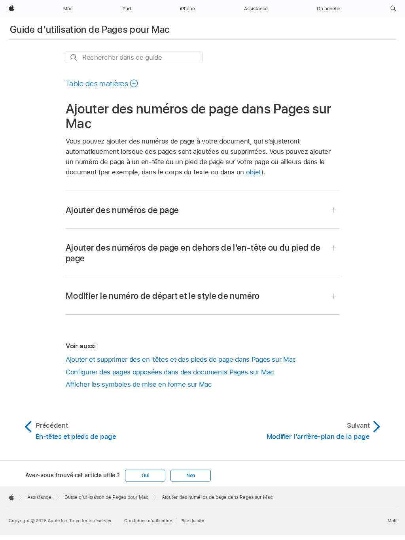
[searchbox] (134, 57)
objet (253, 172)
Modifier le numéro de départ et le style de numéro (163, 296)
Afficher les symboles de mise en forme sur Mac (139, 384)
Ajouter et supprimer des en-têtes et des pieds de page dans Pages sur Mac (181, 359)
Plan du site (192, 520)
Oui (145, 475)
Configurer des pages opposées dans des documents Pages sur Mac (170, 372)
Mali (392, 520)
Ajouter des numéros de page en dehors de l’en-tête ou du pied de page (193, 252)
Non (190, 475)
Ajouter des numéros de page (122, 210)
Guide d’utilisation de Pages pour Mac (89, 29)
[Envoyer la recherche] (74, 57)
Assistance (39, 497)
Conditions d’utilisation (148, 520)
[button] (393, 8)
